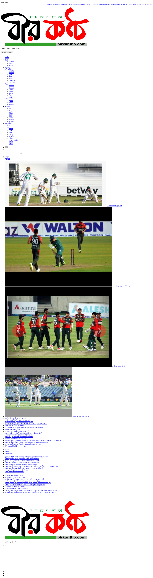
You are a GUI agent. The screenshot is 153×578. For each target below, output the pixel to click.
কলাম (10, 132)
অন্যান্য (7, 127)
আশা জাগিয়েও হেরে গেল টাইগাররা (121, 286)
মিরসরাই (11, 89)
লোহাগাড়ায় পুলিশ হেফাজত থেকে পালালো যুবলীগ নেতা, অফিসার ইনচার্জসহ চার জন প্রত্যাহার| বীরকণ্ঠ (31, 466)
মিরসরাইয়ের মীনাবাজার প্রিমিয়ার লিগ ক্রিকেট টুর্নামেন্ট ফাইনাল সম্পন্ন (23, 444)
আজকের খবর (8, 453)
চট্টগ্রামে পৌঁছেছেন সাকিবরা (12, 429)
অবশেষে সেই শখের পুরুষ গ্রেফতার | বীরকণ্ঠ (16, 470)
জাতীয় (6, 60)
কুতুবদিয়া (11, 121)
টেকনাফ (11, 117)
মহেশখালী (11, 119)
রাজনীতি (7, 58)
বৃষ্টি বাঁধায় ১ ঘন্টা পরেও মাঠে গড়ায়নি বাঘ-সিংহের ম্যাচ (19, 437)
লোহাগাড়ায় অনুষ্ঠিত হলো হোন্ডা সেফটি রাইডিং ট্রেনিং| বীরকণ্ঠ (21, 464)
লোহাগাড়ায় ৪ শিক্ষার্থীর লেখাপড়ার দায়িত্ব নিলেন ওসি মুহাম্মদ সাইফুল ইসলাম (25, 485)
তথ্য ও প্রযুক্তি (13, 140)
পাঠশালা (11, 142)
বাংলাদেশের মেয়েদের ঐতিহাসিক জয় (14, 425)
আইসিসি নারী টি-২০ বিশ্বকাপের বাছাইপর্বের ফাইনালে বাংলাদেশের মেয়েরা (24, 427)
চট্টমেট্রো (7, 67)
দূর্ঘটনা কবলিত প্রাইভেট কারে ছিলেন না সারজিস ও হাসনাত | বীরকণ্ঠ (130, 4)
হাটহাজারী (11, 86)
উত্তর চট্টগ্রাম (9, 84)
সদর (10, 108)
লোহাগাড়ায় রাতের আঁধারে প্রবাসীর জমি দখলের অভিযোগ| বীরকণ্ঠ (93, 4)
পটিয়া (10, 76)
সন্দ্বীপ (10, 97)
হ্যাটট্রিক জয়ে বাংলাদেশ (118, 366)
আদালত (11, 65)
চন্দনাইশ (11, 75)
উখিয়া (10, 116)
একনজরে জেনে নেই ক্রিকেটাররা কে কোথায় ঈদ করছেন (19, 431)
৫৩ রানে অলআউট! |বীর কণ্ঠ (114, 206)
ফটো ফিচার (12, 136)
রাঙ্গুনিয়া (11, 93)
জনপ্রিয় (7, 451)
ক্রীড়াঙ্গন (11, 138)
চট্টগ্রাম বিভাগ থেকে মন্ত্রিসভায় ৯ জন (15, 477)
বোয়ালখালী (12, 80)
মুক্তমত (11, 134)
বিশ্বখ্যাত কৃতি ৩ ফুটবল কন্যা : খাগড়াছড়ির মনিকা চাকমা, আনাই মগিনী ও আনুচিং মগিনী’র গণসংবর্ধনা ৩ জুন (33, 440)
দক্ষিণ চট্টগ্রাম (8, 69)
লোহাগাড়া (11, 71)
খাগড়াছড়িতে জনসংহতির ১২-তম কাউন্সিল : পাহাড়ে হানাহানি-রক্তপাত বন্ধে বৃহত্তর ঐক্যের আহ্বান (31, 492)
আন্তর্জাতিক (8, 123)
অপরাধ (11, 63)
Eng (6, 147)
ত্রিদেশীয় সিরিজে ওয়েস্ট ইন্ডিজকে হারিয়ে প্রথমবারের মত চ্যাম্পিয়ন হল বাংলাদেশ (26, 442)
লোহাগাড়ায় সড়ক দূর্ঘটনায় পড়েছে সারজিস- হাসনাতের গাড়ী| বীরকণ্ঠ (22, 462)
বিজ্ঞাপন (11, 144)
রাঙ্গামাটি (11, 103)
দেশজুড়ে (11, 61)
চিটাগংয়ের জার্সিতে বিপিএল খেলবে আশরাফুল (16, 446)
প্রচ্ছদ (7, 56)
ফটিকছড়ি (11, 88)
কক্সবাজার (7, 106)
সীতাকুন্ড (11, 95)
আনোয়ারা (11, 73)
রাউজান (11, 91)
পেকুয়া (10, 114)
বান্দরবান (11, 101)
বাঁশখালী (11, 78)
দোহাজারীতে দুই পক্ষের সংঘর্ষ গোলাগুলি (15, 486)
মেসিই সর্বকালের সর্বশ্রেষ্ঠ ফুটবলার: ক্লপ (15, 418)
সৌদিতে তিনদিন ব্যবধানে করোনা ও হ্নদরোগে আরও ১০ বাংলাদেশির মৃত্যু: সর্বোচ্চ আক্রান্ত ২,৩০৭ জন (32, 490)
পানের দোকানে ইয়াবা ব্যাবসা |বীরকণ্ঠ (14, 472)
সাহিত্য (11, 129)
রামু (10, 110)
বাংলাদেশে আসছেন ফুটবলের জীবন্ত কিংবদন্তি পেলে (19, 422)
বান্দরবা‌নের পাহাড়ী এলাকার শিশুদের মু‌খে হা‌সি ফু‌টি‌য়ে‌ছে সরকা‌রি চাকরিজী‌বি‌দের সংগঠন (52, 4)
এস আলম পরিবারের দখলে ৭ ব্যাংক (14, 475)
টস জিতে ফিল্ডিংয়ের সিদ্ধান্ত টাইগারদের (15, 439)
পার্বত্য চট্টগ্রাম (9, 99)
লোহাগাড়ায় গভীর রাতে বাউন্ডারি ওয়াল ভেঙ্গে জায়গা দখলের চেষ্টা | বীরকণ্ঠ (24, 468)
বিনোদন (11, 131)
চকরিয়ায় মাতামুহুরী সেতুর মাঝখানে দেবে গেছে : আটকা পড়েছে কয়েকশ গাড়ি (25, 479)
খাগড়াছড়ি (11, 104)
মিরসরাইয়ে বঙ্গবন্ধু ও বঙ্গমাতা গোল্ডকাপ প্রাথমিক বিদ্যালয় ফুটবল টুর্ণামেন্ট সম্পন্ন (26, 424)
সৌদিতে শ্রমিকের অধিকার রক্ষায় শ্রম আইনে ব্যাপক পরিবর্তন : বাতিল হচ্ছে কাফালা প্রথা (28, 483)
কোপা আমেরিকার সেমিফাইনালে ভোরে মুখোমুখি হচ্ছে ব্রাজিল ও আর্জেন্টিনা (24, 433)
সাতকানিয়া (12, 82)
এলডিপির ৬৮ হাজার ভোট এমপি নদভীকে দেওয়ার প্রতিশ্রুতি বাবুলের (22, 481)
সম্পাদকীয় (7, 125)
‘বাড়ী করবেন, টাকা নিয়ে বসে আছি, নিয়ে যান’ (16, 488)
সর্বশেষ (7, 450)
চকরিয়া (11, 112)
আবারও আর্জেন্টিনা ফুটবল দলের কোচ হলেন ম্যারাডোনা (19, 420)
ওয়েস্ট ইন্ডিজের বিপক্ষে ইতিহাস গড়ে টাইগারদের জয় (18, 435)
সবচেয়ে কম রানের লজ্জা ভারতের (80, 416)
